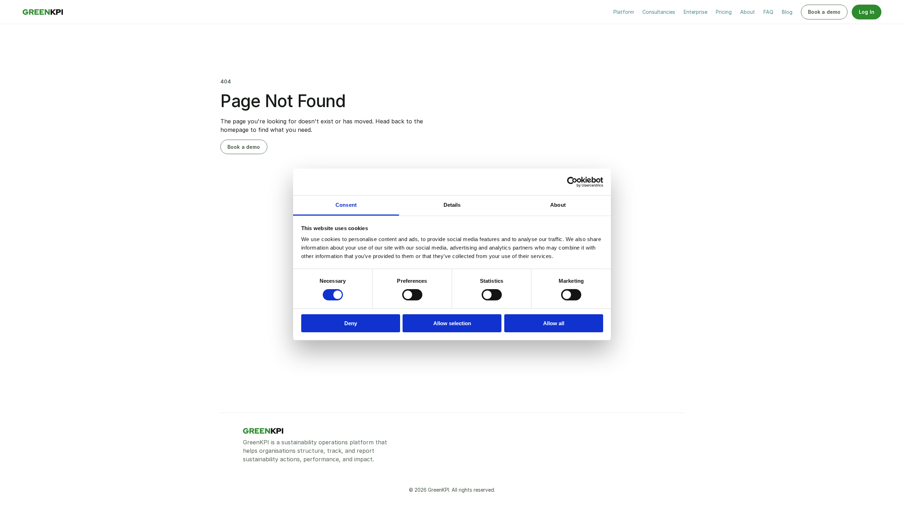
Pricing (724, 12)
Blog (787, 12)
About (747, 12)
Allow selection (452, 323)
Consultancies (658, 12)
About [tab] (558, 205)
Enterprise (695, 12)
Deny (350, 323)
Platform (623, 12)
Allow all (553, 323)
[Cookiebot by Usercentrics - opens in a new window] (572, 181)
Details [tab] (452, 205)
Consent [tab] (346, 205)
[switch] (412, 294)
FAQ (768, 12)
